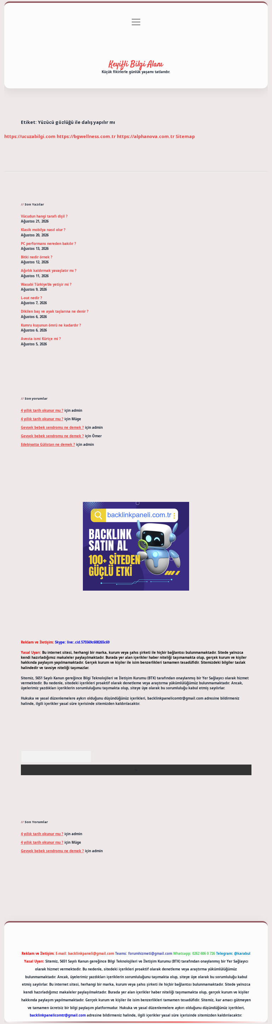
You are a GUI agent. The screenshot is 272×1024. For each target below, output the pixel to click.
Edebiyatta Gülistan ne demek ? (48, 444)
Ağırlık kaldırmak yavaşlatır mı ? (48, 270)
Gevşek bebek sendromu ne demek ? (52, 427)
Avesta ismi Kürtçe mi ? (41, 338)
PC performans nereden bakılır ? (48, 243)
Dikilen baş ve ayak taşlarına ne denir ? (55, 311)
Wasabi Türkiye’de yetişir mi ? (46, 284)
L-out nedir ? (31, 298)
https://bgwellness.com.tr (86, 136)
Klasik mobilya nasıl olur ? (43, 230)
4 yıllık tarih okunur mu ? (42, 410)
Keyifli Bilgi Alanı (136, 64)
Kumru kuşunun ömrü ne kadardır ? (51, 325)
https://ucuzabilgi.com (30, 136)
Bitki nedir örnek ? (36, 257)
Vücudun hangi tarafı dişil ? (44, 216)
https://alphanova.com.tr (146, 136)
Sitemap (185, 136)
